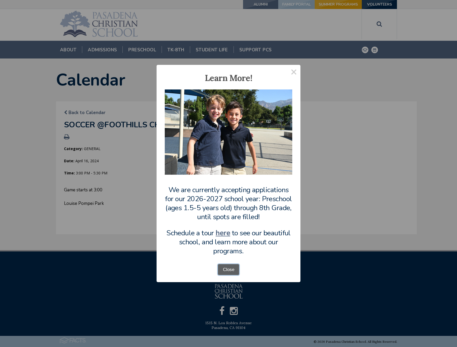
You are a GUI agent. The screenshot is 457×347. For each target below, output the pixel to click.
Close (228, 269)
